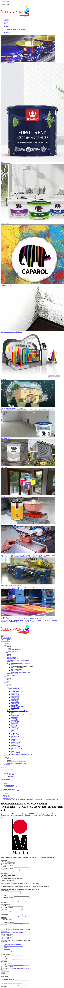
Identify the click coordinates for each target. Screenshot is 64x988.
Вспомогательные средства (8, 525)
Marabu (6, 25)
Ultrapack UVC (9, 620)
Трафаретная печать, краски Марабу (11, 585)
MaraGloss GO (5, 587)
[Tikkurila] (9, 645)
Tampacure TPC (12, 555)
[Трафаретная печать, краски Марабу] (28, 711)
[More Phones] (12, 769)
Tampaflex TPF (20, 555)
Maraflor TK (48, 587)
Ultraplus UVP (38, 618)
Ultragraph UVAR (18, 620)
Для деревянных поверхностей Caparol (12, 408)
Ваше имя (4, 866)
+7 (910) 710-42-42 (6, 638)
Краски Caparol (5, 223)
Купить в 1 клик (5, 877)
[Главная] (15, 633)
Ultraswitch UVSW (15, 618)
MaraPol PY (14, 726)
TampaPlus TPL (39, 555)
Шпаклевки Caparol (6, 285)
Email (2, 870)
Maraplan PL (19, 587)
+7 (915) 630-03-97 (6, 639)
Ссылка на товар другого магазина (11, 911)
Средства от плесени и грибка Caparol (11, 332)
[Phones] (1, 635)
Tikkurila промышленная (7, 62)
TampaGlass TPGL (30, 555)
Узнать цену (11, 863)
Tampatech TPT (44, 556)
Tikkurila (6, 20)
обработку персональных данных (20, 871)
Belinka (6, 23)
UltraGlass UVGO (47, 618)
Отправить (4, 873)
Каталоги (6, 26)
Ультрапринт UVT (28, 620)
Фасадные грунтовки (7, 409)
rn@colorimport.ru (9, 785)
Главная (6, 19)
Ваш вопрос (4, 983)
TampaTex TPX (36, 556)
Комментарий (5, 914)
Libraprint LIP (26, 587)
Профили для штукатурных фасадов (43, 409)
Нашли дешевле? (12, 875)
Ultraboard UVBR (5, 618)
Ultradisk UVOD (15, 751)
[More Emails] (11, 779)
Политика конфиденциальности (16, 29)
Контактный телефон (7, 897)
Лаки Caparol (4, 467)
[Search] (3, 635)
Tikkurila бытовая (5, 163)
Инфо (5, 28)
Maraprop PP (15, 556)
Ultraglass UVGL (9, 621)
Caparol (6, 22)
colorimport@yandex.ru (10, 786)
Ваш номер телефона (7, 868)
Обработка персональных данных (17, 31)
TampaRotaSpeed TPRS (25, 556)
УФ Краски (4, 617)
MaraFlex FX (41, 587)
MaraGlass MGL (6, 588)
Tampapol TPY (47, 555)
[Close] (6, 973)
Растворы (3, 379)
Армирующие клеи (18, 409)
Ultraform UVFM (15, 742)
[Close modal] (12, 865)
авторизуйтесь (12, 883)
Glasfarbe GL (4, 555)
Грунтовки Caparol (6, 438)
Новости (6, 947)
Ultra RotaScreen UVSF (39, 620)
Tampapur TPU (15, 702)
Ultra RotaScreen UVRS (27, 618)
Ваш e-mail (4, 909)
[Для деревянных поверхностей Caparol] (30, 663)
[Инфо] (8, 757)
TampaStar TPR (7, 556)
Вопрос (3, 894)
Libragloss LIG (34, 587)
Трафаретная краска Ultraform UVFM (24, 621)
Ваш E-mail (4, 899)
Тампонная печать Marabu (8, 553)
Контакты (7, 32)
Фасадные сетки (28, 409)
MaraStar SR (12, 587)
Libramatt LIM (15, 588)
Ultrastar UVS (50, 620)
